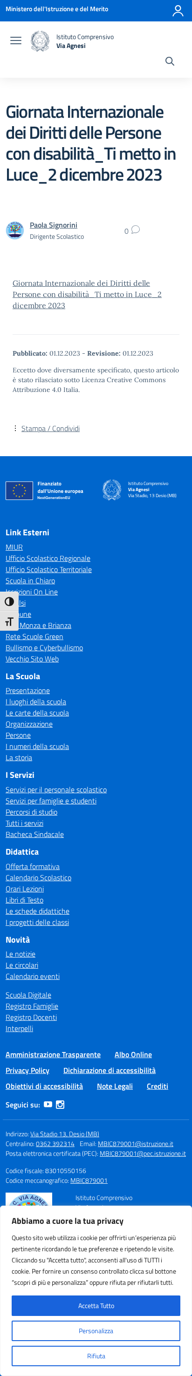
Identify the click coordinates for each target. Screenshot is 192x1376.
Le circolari (22, 965)
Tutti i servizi (24, 823)
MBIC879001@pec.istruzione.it (143, 1153)
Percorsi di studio (31, 811)
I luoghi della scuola (36, 701)
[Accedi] (178, 11)
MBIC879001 (89, 1180)
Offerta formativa (33, 866)
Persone (18, 735)
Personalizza (96, 1331)
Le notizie (20, 953)
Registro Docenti (31, 1017)
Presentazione (28, 690)
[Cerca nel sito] (170, 62)
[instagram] (60, 1104)
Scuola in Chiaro (30, 580)
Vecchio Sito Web (32, 658)
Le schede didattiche (37, 911)
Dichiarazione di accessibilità (109, 1070)
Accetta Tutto (96, 1305)
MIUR (14, 547)
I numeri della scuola (37, 746)
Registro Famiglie (32, 1006)
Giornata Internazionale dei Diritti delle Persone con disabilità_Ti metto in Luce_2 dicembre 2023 (87, 294)
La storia (19, 757)
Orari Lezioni (25, 888)
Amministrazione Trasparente (53, 1054)
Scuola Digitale (28, 994)
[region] (96, 1291)
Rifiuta (96, 1356)
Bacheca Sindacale (35, 834)
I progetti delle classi (37, 922)
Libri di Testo (24, 899)
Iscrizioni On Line (32, 591)
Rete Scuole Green (34, 636)
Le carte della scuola (37, 712)
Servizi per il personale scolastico (56, 789)
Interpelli (19, 1028)
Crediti (157, 1086)
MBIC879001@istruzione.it (135, 1143)
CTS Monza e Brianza (38, 625)
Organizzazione (29, 723)
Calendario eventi (33, 976)
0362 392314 (55, 1143)
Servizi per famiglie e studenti (51, 800)
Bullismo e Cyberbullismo (44, 647)
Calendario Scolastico (38, 877)
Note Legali (115, 1086)
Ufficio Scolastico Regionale (48, 558)
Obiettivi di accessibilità (44, 1086)
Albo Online (133, 1054)
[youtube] (48, 1104)
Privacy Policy (27, 1070)
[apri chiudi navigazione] (15, 41)
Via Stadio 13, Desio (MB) (64, 1134)
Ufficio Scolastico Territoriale (49, 569)
